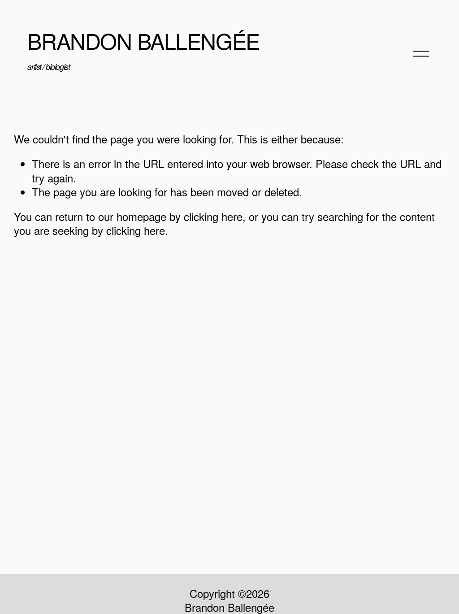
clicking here (213, 216)
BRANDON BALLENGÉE (143, 40)
